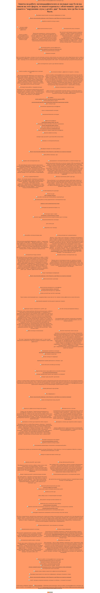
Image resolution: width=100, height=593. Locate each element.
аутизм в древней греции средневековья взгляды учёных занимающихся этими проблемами (50, 567)
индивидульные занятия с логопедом (50, 289)
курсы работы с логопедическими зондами (50, 563)
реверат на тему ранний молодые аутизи (50, 203)
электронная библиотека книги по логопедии (50, 560)
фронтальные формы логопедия (54, 588)
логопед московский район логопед (50, 125)
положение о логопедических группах (50, 215)
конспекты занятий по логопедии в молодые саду (50, 49)
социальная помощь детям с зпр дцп (50, 122)
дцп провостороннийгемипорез (50, 372)
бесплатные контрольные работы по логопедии (50, 352)
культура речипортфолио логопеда (50, 441)
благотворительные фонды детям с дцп (61, 534)
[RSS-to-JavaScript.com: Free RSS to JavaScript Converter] (37, 585)
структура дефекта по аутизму (50, 487)
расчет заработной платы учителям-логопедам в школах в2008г (50, 99)
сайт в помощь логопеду (50, 195)
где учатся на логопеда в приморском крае (50, 128)
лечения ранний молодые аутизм (50, 508)
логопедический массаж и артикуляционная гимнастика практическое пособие (50, 102)
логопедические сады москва (50, 505)
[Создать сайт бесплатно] (50, 592)
